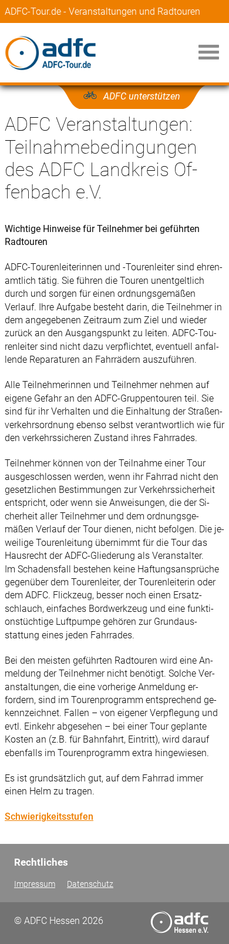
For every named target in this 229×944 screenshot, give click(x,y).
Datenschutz (90, 884)
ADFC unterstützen (141, 96)
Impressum (34, 884)
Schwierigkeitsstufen (49, 816)
